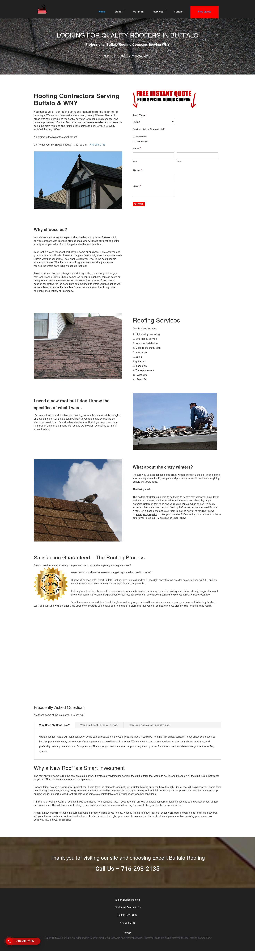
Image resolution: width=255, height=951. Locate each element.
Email (137, 185)
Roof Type (139, 115)
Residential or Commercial (149, 129)
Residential (141, 136)
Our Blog (138, 11)
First (135, 161)
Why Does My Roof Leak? (54, 725)
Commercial (142, 141)
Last (179, 161)
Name (137, 148)
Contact (178, 11)
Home (102, 11)
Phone (137, 170)
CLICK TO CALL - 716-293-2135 (127, 56)
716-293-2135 (97, 144)
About (118, 11)
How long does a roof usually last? (149, 725)
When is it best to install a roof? (99, 725)
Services (158, 11)
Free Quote (204, 11)
